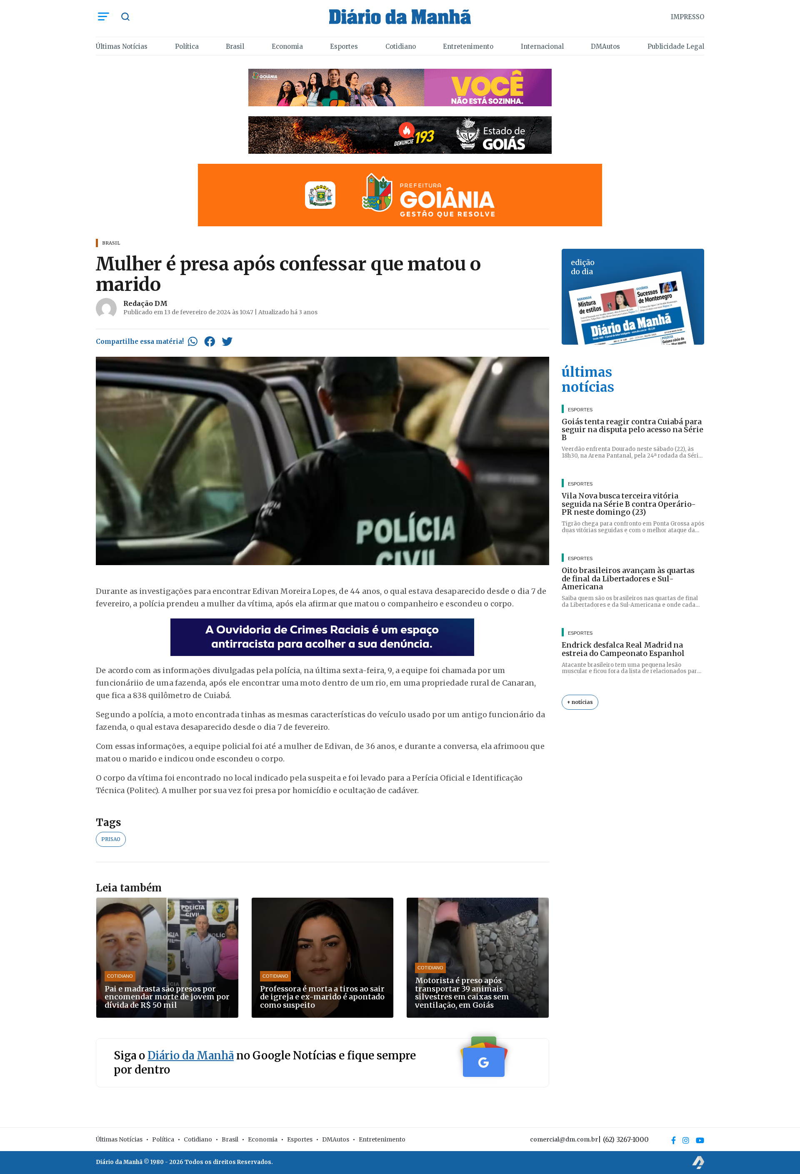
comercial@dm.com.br (564, 1139)
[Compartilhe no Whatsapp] (193, 341)
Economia (287, 46)
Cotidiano (400, 46)
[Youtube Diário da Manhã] (700, 1140)
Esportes (344, 46)
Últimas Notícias (122, 46)
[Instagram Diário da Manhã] (685, 1140)
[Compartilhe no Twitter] (227, 341)
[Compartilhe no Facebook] (209, 341)
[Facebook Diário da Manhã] (673, 1140)
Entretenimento (468, 46)
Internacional (542, 46)
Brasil (235, 46)
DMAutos (605, 46)
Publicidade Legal (676, 46)
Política (187, 46)
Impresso (687, 17)
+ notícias (580, 702)
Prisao (110, 839)
